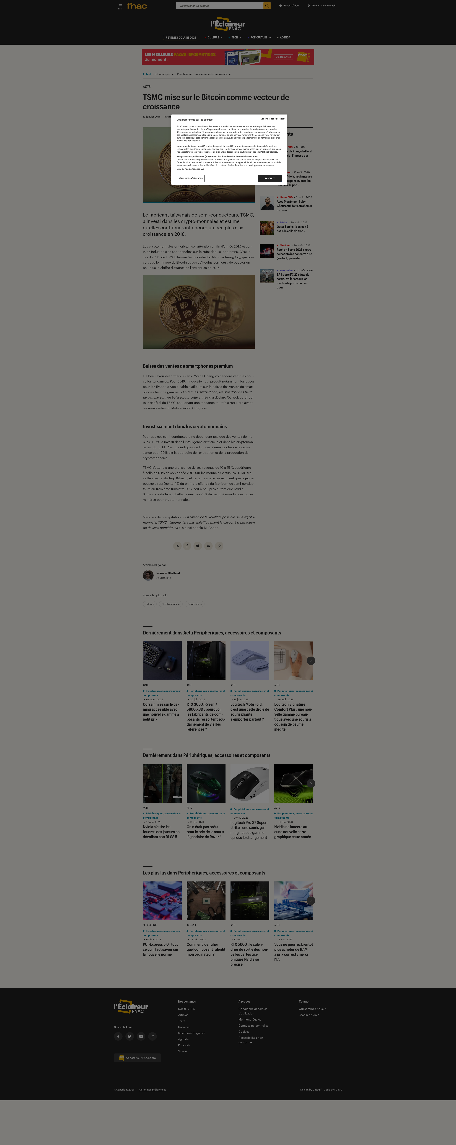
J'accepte (270, 178)
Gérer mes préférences (191, 178)
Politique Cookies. (269, 152)
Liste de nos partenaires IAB (190, 169)
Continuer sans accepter (272, 119)
